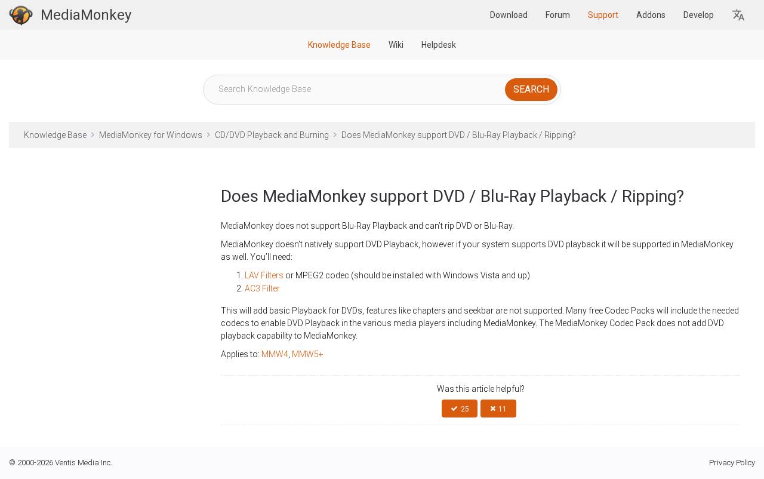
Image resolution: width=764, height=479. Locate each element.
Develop (698, 15)
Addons (651, 15)
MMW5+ (308, 354)
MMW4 (274, 354)
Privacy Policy (732, 462)
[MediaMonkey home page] (21, 15)
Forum (558, 15)
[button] (739, 15)
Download (509, 15)
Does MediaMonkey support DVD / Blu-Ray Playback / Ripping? (458, 135)
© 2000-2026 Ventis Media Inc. (60, 462)
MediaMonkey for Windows (150, 135)
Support (603, 15)
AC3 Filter (263, 288)
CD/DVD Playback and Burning (272, 135)
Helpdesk (438, 45)
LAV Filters (264, 275)
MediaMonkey (86, 15)
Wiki (396, 45)
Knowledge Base (339, 45)
